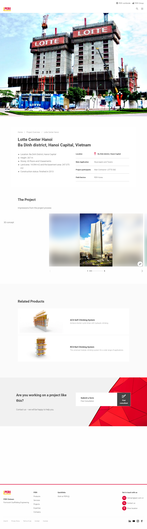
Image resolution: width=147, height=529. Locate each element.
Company (37, 512)
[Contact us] (140, 264)
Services (37, 500)
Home (20, 132)
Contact (37, 521)
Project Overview (33, 132)
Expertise (37, 508)
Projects (37, 504)
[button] (103, 399)
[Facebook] (142, 521)
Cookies (45, 521)
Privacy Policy (15, 521)
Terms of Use (27, 521)
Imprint (5, 521)
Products (37, 496)
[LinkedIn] (129, 521)
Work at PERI (63, 496)
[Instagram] (138, 521)
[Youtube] (134, 521)
